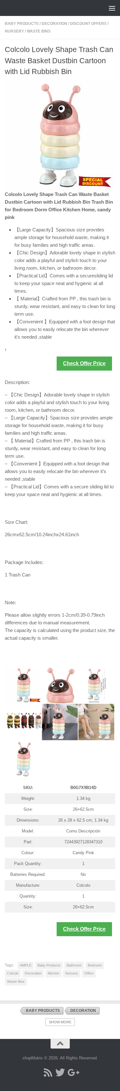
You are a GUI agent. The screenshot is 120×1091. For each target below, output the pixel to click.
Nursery (14, 31)
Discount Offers (88, 23)
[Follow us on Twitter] (60, 1072)
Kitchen (53, 973)
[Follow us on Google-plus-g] (72, 1072)
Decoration (54, 23)
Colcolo (13, 973)
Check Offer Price (84, 363)
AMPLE (25, 965)
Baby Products (22, 23)
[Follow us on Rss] (48, 1072)
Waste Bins (39, 31)
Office (88, 973)
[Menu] (112, 8)
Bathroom (74, 965)
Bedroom (95, 965)
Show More (60, 1022)
